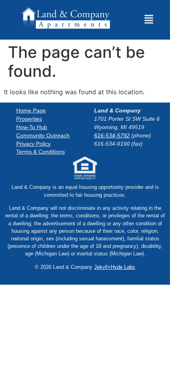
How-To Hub (31, 127)
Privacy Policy (33, 143)
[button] (149, 20)
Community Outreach (43, 135)
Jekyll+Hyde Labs (114, 267)
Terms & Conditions (40, 151)
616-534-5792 (112, 135)
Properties (29, 119)
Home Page (31, 110)
